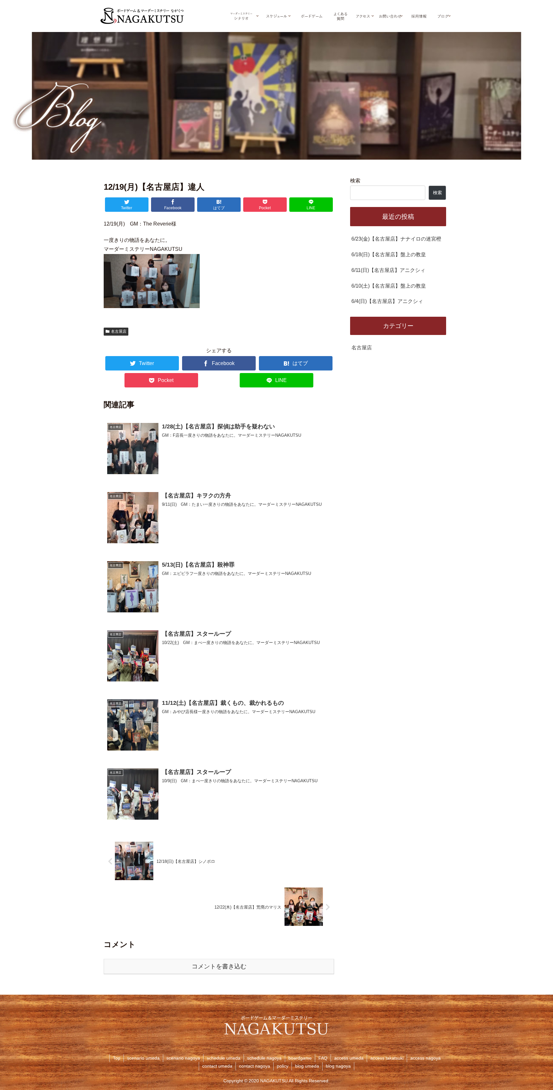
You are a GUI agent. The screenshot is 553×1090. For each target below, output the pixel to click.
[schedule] (276, 16)
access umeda (349, 1058)
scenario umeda (143, 1058)
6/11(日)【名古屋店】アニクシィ (388, 270)
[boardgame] (312, 16)
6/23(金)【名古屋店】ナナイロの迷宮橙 (396, 239)
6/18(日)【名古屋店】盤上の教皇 (388, 254)
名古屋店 (118, 331)
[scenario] (241, 16)
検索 (355, 180)
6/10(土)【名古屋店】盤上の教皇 (388, 286)
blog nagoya (338, 1066)
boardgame (300, 1058)
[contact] (390, 16)
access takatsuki (387, 1058)
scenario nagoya (183, 1058)
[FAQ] (340, 16)
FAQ (322, 1058)
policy (282, 1066)
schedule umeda (223, 1058)
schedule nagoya (264, 1058)
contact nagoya (254, 1066)
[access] (363, 16)
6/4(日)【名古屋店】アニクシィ (387, 301)
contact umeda (217, 1066)
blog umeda (307, 1066)
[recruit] (419, 16)
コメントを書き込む (219, 966)
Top (116, 1058)
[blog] (443, 16)
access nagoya (425, 1058)
